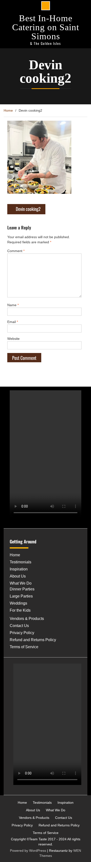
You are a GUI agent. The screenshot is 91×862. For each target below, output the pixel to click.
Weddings (18, 603)
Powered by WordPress (28, 850)
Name (13, 305)
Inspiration (19, 569)
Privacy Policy (22, 633)
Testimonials (20, 562)
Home (15, 555)
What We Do (21, 583)
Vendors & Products (27, 619)
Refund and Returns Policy (33, 640)
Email (12, 322)
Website (13, 339)
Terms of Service (24, 647)
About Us (18, 576)
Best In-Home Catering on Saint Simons (45, 27)
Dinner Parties (22, 589)
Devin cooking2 (28, 208)
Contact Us (19, 626)
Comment (16, 251)
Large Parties (21, 596)
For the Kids (20, 610)
